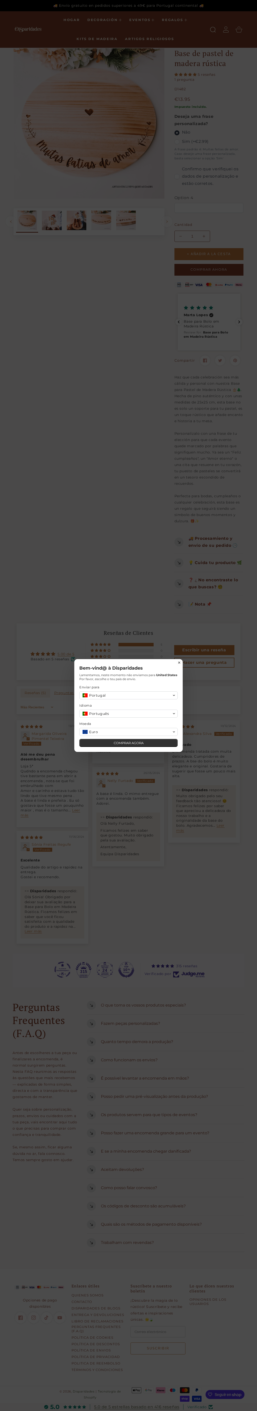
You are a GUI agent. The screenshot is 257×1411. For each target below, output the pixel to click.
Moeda (85, 724)
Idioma (85, 705)
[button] (128, 695)
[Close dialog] (179, 662)
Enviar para (89, 687)
